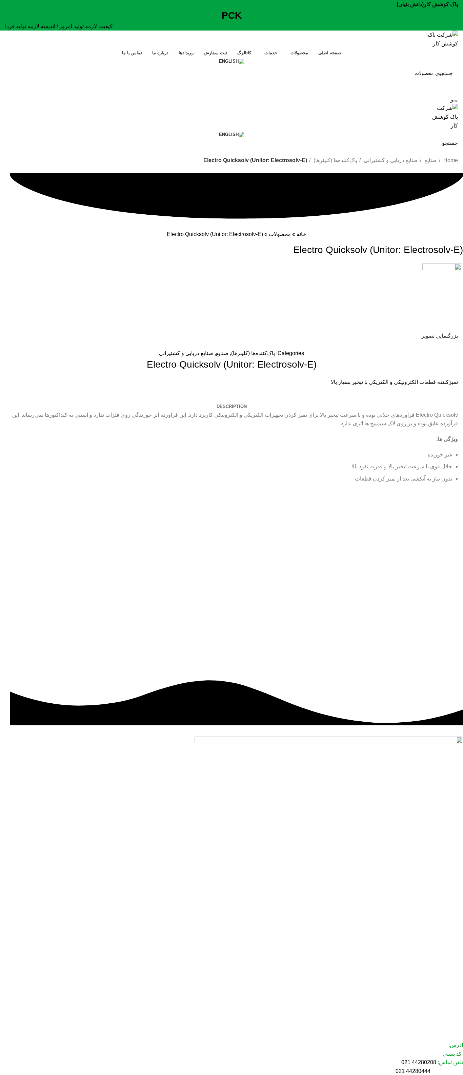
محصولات (280, 234)
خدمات (456, 975)
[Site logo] (438, 39)
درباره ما (454, 1010)
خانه (301, 234)
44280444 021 (413, 1071)
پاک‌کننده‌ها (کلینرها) (334, 160)
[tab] (232, 407)
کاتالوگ (455, 987)
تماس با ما (452, 1022)
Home (450, 160)
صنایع (430, 160)
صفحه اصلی (450, 952)
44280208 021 (418, 1062)
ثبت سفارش (450, 999)
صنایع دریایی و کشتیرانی (390, 160)
